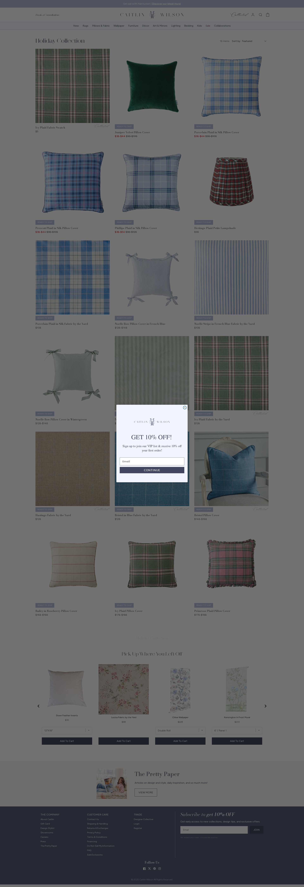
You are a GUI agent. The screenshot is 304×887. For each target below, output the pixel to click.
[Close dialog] (184, 407)
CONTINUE (152, 470)
